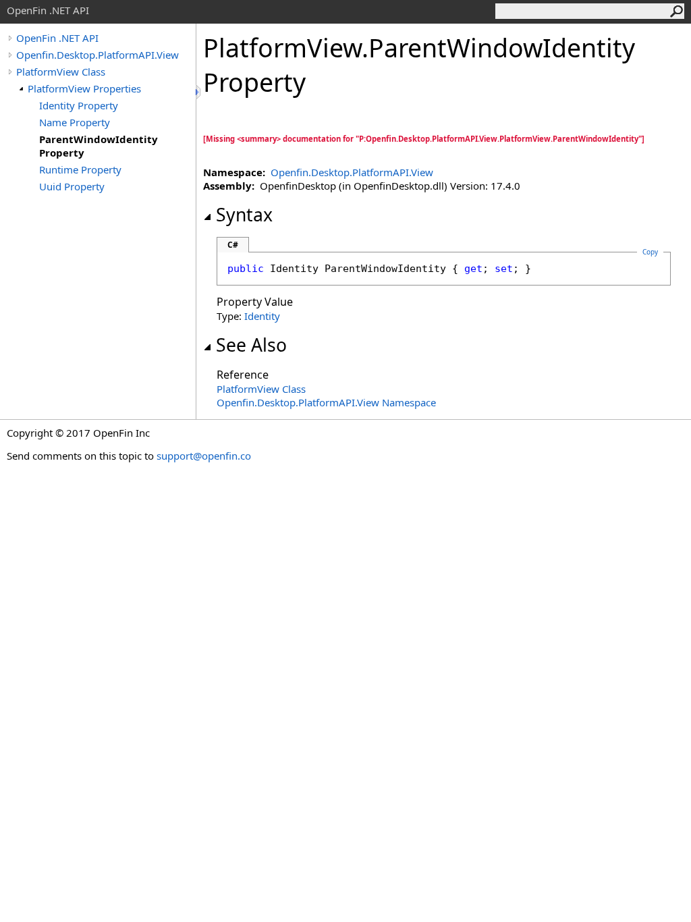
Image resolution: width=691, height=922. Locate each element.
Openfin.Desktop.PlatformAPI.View (97, 54)
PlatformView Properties (84, 88)
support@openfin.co (204, 455)
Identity (262, 316)
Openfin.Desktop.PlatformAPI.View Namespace (326, 402)
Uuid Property (72, 186)
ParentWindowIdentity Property (98, 145)
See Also (251, 345)
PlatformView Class (60, 71)
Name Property (74, 122)
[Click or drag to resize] (199, 92)
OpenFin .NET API (57, 38)
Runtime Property (80, 169)
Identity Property (78, 105)
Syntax (244, 214)
